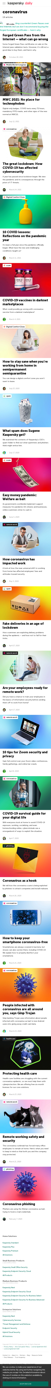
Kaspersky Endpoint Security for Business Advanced (23, 1300)
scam (8, 265)
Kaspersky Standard (10, 1243)
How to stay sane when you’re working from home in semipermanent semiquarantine (25, 367)
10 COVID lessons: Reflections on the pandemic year (24, 236)
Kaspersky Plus (8, 1247)
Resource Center (37, 1355)
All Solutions (8, 1255)
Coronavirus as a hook (20, 880)
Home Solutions (10, 1236)
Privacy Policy (8, 1347)
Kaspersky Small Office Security (15, 1267)
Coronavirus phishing (19, 1204)
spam (8, 396)
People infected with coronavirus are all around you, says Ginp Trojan (23, 1009)
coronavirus (11, 129)
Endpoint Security (10, 1328)
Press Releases (8, 1357)
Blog (28, 1355)
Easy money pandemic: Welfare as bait (20, 497)
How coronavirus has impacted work (19, 561)
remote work (11, 525)
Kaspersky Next (9, 1288)
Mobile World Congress (16, 65)
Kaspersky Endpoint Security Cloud (17, 1271)
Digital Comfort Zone (15, 197)
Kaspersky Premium (10, 1251)
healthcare (10, 1039)
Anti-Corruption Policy (22, 1347)
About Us (15, 1355)
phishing (10, 846)
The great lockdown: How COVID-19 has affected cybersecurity (22, 168)
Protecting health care (20, 1073)
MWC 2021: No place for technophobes (21, 101)
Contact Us (6, 1355)
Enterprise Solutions (12, 1309)
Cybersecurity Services (12, 1320)
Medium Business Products (15, 1281)
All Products (7, 1275)
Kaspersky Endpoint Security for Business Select (22, 1296)
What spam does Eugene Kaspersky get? (21, 433)
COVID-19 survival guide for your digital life (24, 815)
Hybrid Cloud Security (11, 1332)
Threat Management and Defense (16, 1324)
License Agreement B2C (39, 1347)
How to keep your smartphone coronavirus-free (25, 940)
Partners (22, 1355)
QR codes (10, 24)
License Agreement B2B (11, 1349)
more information (19, 1378)
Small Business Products (13, 1261)
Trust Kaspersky (20, 1357)
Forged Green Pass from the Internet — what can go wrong (25, 37)
